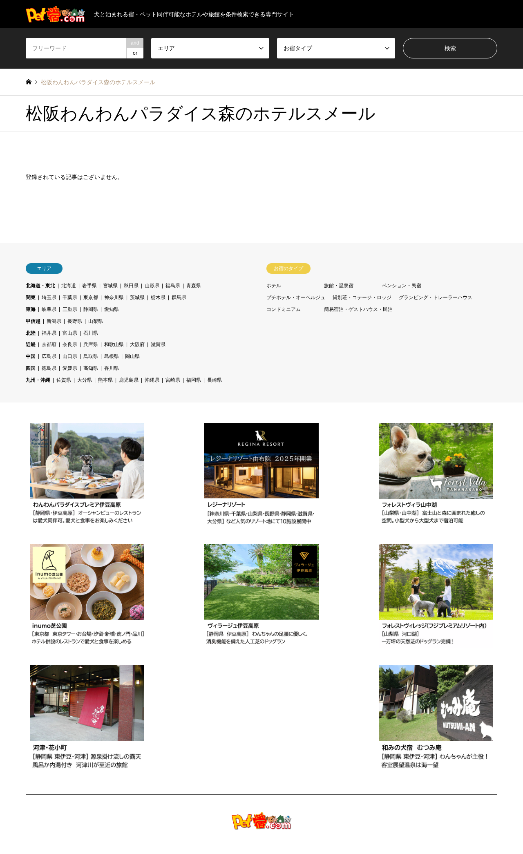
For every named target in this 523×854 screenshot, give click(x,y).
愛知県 (111, 309)
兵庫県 (90, 344)
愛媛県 (70, 368)
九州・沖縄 (38, 380)
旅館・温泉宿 (338, 285)
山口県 (70, 356)
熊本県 (105, 380)
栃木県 (158, 297)
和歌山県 (114, 344)
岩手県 (89, 285)
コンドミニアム (283, 309)
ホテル (273, 285)
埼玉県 (49, 297)
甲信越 (33, 321)
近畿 (31, 344)
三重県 (70, 309)
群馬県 (179, 297)
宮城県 (110, 285)
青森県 (193, 285)
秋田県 (131, 285)
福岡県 (193, 380)
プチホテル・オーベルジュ (295, 297)
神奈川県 (114, 297)
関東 (31, 297)
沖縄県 (152, 380)
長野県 (74, 321)
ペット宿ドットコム (427, 824)
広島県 (49, 356)
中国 (31, 356)
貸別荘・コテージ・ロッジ (362, 297)
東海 (31, 309)
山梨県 (95, 321)
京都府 (49, 344)
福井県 (49, 333)
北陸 (31, 333)
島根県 (111, 356)
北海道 (68, 285)
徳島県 (49, 368)
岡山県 (132, 356)
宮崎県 (172, 380)
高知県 (90, 368)
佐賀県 (63, 380)
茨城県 (137, 297)
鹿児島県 (129, 380)
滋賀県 (158, 344)
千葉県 (70, 297)
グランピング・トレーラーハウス (435, 297)
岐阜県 (49, 309)
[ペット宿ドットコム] (262, 824)
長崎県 (214, 380)
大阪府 (137, 344)
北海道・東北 (40, 285)
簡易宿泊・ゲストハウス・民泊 (358, 309)
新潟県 (54, 321)
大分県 (84, 380)
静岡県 (90, 309)
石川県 (90, 333)
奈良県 (70, 344)
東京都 (90, 297)
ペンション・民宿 (401, 285)
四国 (31, 368)
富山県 (70, 333)
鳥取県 (90, 356)
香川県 (111, 368)
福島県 (172, 285)
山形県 (152, 285)
